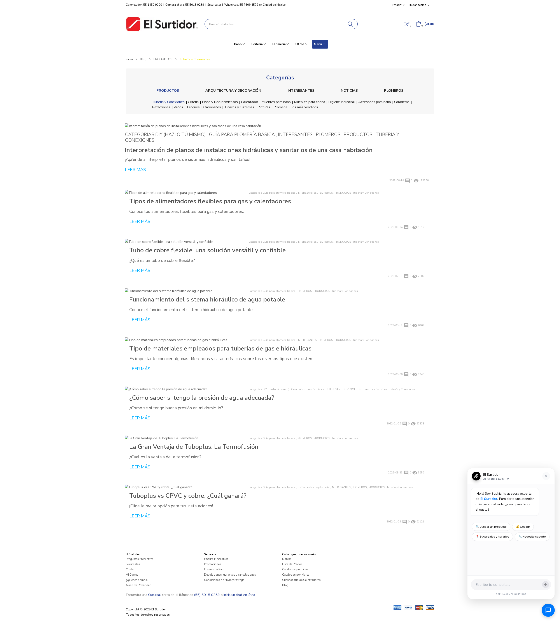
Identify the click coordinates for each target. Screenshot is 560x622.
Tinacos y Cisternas (239, 107)
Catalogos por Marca (296, 575)
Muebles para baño (276, 102)
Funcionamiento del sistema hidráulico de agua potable (207, 299)
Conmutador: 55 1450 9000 (144, 5)
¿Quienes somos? (137, 580)
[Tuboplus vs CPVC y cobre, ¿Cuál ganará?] (185, 487)
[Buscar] (350, 24)
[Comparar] (407, 24)
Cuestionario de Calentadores (301, 580)
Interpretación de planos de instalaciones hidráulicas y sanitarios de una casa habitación (249, 150)
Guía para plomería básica (242, 134)
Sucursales (214, 5)
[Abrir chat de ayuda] (548, 610)
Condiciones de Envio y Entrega (224, 580)
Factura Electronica (216, 559)
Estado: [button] (397, 5)
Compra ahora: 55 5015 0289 (184, 5)
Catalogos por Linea (295, 569)
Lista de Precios (292, 564)
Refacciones (161, 107)
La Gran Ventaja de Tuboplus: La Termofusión (193, 446)
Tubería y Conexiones (168, 102)
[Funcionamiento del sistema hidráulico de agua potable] (185, 291)
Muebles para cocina (309, 102)
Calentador (249, 102)
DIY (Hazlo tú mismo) (181, 134)
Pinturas (263, 107)
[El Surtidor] (162, 24)
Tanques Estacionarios (203, 107)
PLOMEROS (394, 90)
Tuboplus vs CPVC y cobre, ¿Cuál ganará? (187, 495)
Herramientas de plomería (313, 487)
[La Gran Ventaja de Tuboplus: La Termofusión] (185, 438)
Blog (285, 585)
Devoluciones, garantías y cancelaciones (230, 575)
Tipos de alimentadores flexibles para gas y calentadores (210, 201)
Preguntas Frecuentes (140, 559)
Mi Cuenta (132, 575)
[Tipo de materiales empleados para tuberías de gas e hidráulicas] (185, 340)
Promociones (212, 564)
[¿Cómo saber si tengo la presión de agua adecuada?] (185, 389)
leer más (135, 170)
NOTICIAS (349, 90)
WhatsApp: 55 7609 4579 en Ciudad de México (255, 5)
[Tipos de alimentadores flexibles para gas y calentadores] (185, 192)
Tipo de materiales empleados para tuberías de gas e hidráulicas (220, 348)
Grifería (193, 102)
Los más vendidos (304, 107)
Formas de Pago (214, 569)
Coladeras (402, 102)
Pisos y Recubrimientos (220, 102)
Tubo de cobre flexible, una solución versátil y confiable (207, 250)
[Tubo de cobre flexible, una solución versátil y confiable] (185, 241)
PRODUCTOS (167, 90)
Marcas (287, 559)
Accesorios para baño (374, 102)
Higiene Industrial (341, 102)
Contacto (131, 569)
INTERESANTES (301, 90)
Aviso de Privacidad (138, 585)
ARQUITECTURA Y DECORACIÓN (233, 90)
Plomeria (280, 107)
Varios (178, 107)
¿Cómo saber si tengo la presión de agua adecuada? (201, 397)
